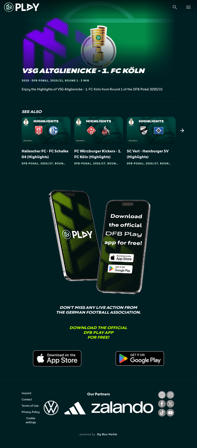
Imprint (26, 393)
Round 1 (71, 80)
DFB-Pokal (40, 80)
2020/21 (56, 80)
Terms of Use (30, 405)
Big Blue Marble (107, 434)
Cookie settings (31, 420)
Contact (27, 399)
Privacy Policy (31, 412)
